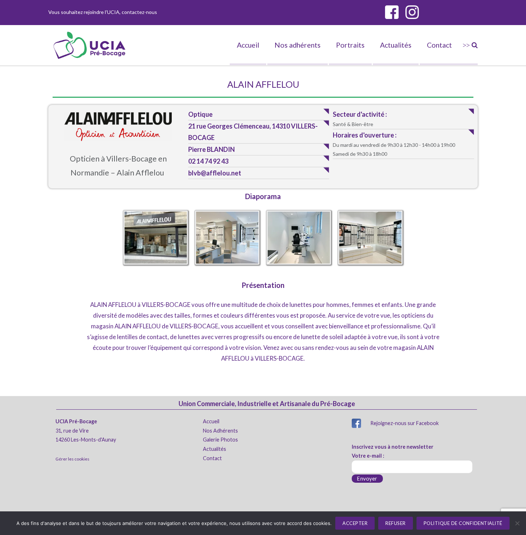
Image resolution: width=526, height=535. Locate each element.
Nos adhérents (297, 45)
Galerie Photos (220, 440)
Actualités (395, 45)
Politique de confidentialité (463, 523)
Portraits (350, 45)
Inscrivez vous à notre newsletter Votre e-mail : (392, 451)
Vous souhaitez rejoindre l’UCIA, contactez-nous (102, 12)
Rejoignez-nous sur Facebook (404, 423)
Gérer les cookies (72, 459)
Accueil (248, 45)
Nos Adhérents (220, 431)
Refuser (395, 523)
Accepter (354, 523)
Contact (439, 45)
